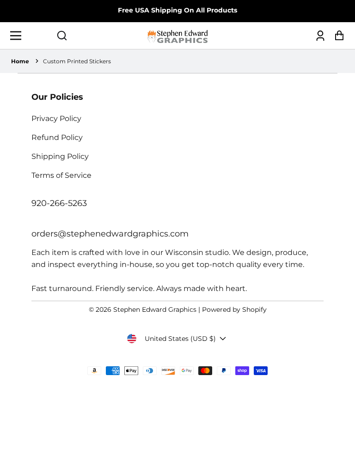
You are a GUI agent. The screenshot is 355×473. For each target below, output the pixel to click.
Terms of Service (61, 175)
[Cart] (337, 36)
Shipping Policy (60, 156)
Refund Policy (57, 137)
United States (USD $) (180, 338)
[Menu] (18, 35)
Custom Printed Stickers (77, 61)
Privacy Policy (56, 118)
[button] (62, 35)
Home (20, 61)
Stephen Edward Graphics (154, 309)
